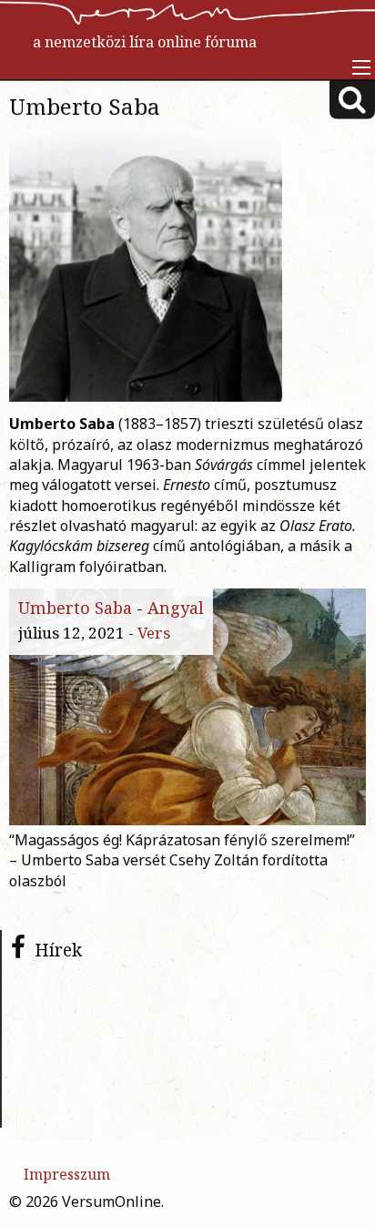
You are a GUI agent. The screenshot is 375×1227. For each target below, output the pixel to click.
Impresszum (67, 1174)
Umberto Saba (75, 608)
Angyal (175, 608)
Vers (153, 632)
